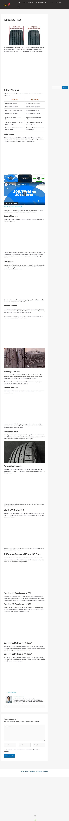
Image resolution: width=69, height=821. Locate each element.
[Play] (39, 178)
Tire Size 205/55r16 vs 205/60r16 (17, 184)
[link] (6, 184)
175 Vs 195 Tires (12, 692)
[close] (35, 815)
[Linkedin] (7, 706)
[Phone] (5, 706)
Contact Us (39, 771)
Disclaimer (32, 771)
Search (65, 87)
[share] (42, 184)
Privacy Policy (24, 771)
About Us (45, 771)
